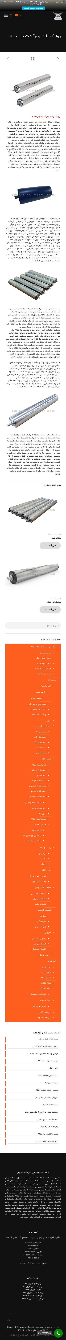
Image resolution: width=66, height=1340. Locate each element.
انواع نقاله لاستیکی (37, 994)
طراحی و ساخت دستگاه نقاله (43, 647)
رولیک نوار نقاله (54, 602)
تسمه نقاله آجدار (38, 780)
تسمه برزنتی (35, 830)
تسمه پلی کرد (40, 737)
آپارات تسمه (40, 692)
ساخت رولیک (45, 653)
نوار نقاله (42, 122)
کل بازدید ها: (37, 1295)
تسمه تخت (41, 747)
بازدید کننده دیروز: (34, 1292)
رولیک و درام (45, 847)
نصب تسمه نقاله (43, 674)
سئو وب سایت (35, 1327)
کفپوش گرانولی (39, 944)
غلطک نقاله (46, 972)
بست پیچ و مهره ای (37, 704)
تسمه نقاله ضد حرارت (48, 1039)
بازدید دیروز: (35, 1289)
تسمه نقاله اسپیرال (37, 786)
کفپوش (47, 932)
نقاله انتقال (46, 983)
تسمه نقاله (46, 759)
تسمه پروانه (41, 732)
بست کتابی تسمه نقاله (48, 1075)
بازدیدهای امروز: (34, 1283)
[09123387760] (58, 1333)
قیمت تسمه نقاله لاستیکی (46, 1141)
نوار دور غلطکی (44, 955)
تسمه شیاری (40, 753)
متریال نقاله (46, 977)
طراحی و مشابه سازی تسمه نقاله (44, 1053)
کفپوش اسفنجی (39, 938)
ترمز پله (43, 916)
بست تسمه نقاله (38, 709)
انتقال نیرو (12, 1335)
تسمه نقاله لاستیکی (37, 796)
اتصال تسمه (46, 686)
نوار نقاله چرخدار (39, 1006)
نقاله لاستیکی (45, 988)
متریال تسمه (40, 824)
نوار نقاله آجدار (44, 1012)
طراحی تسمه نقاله (43, 668)
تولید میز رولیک (51, 1082)
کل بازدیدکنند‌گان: (36, 1298)
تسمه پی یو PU (34, 840)
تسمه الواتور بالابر (38, 770)
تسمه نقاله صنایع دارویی (47, 1119)
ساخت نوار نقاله (44, 663)
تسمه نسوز (41, 775)
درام (44, 859)
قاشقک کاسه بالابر (43, 887)
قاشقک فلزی (40, 904)
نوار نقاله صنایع (44, 1017)
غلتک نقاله (56, 538)
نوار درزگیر (41, 921)
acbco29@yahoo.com (30, 1263)
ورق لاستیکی (40, 926)
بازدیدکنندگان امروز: (34, 1286)
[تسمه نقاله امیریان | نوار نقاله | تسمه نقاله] (58, 16)
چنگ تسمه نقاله (39, 714)
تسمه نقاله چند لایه (32, 802)
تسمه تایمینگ (40, 742)
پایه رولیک (41, 853)
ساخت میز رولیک (43, 658)
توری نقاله (41, 813)
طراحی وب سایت (51, 1327)
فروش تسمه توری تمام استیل (45, 1046)
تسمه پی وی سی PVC (31, 835)
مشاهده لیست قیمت (33, 8)
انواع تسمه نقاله (39, 765)
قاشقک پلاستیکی (38, 893)
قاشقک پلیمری (39, 898)
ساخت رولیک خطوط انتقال (46, 1090)
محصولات (51, 680)
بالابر (49, 720)
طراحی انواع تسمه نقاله (48, 1061)
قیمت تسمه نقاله (38, 819)
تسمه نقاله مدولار (38, 808)
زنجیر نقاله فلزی (39, 881)
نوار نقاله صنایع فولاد (49, 1126)
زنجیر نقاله (46, 870)
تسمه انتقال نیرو (44, 726)
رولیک (43, 864)
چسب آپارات (35, 698)
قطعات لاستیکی (44, 910)
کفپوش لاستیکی (39, 949)
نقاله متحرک (45, 1000)
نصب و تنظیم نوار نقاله (48, 1134)
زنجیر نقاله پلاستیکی (37, 876)
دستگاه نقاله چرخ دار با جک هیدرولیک (41, 1112)
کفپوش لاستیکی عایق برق (46, 1097)
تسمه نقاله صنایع (38, 791)
